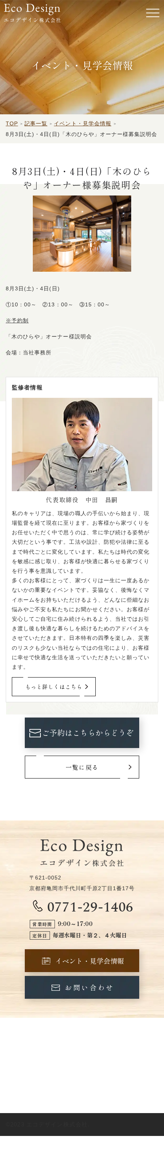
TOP (12, 123)
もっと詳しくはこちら (54, 686)
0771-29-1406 (90, 906)
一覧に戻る (82, 767)
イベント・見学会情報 (82, 123)
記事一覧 (35, 123)
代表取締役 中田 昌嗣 (82, 499)
